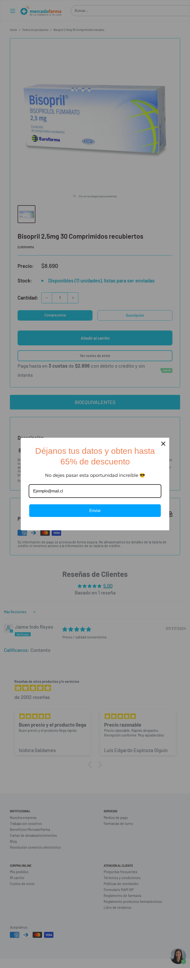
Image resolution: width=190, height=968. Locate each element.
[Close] (163, 444)
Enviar (95, 511)
